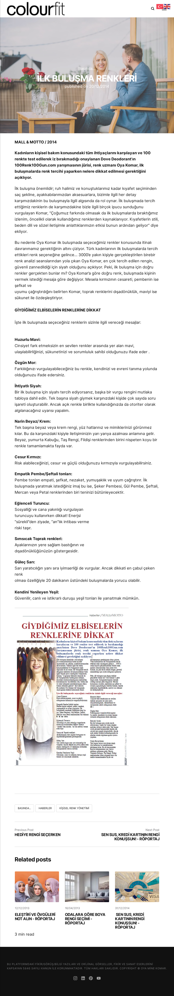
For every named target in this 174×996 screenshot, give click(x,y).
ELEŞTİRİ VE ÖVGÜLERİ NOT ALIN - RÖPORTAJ (35, 916)
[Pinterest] (91, 978)
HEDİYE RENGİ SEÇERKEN (37, 834)
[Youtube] (98, 978)
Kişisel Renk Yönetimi (74, 808)
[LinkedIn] (84, 978)
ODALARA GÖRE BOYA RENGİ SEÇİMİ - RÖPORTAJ (85, 918)
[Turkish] (160, 6)
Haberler (45, 808)
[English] (167, 6)
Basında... (87, 68)
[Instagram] (76, 978)
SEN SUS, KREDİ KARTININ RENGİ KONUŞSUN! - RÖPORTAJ (129, 836)
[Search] (152, 8)
